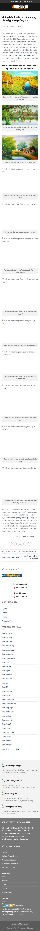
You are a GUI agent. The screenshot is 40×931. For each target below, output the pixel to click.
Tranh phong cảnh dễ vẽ (10, 557)
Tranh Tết (5, 687)
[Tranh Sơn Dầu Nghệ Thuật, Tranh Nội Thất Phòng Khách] (20, 7)
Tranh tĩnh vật (6, 724)
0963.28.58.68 (18, 909)
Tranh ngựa (6, 671)
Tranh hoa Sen (7, 679)
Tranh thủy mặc (7, 708)
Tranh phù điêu (7, 741)
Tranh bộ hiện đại (8, 712)
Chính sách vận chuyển (10, 864)
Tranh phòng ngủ (8, 699)
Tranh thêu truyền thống (10, 749)
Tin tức (4, 613)
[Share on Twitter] (18, 544)
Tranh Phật (5, 662)
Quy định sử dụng (8, 867)
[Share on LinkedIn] (29, 544)
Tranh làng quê (7, 720)
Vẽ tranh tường (7, 621)
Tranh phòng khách (8, 658)
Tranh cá (5, 683)
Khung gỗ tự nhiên (8, 732)
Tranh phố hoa (7, 675)
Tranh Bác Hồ (6, 666)
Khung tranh (6, 728)
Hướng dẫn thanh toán (10, 856)
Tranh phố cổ (6, 716)
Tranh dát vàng (7, 638)
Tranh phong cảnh (8, 650)
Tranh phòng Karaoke (9, 704)
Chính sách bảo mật (9, 860)
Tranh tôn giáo (7, 695)
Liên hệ (4, 852)
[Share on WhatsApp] (10, 544)
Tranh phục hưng (8, 646)
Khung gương (6, 737)
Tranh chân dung (7, 642)
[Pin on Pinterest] (26, 544)
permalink (33, 551)
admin (20, 26)
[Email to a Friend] (22, 544)
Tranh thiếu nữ (7, 691)
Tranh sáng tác (7, 745)
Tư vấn (4, 14)
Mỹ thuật (5, 609)
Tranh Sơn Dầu (7, 633)
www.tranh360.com (30, 536)
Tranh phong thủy (8, 654)
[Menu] (3, 7)
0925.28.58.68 (19, 912)
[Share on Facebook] (14, 544)
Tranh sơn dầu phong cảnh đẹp (17, 518)
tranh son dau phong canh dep (19, 55)
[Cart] (37, 7)
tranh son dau (7, 36)
